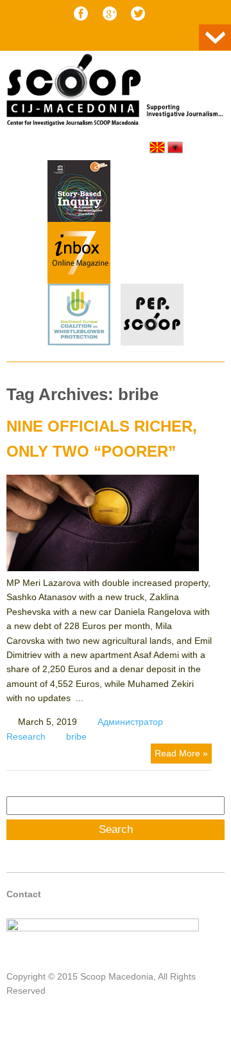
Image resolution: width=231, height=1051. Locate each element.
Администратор (130, 722)
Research (26, 736)
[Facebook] (81, 13)
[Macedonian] (157, 147)
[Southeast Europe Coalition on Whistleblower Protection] (78, 316)
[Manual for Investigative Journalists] (78, 193)
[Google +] (110, 13)
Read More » (181, 753)
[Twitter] (138, 13)
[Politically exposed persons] (152, 342)
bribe (76, 736)
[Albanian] (175, 147)
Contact (23, 894)
